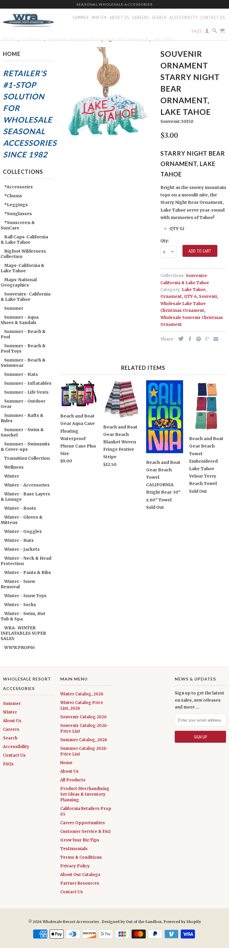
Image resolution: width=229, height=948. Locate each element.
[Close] (223, 390)
